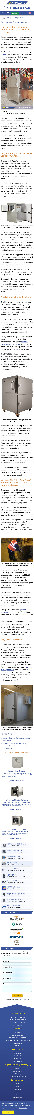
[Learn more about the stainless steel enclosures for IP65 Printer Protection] (17, 820)
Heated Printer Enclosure (17, 771)
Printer (18, 1092)
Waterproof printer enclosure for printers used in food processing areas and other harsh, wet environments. (15, 833)
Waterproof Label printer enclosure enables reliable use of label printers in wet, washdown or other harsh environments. (17, 803)
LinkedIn (18, 1053)
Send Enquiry (17, 996)
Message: (5, 984)
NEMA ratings (17, 1071)
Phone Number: (7, 978)
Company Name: (7, 967)
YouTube (18, 1058)
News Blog (19, 1061)
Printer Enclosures (18, 17)
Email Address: (7, 973)
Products (8, 17)
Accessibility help (17, 1035)
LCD (17, 1094)
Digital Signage (17, 1097)
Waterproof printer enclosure (17, 800)
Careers (17, 1046)
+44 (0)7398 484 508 (19, 1022)
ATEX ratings (18, 1074)
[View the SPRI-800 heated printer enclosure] (17, 705)
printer (4, 54)
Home (2, 17)
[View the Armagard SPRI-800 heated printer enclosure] (17, 88)
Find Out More (15, 780)
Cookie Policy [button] (23, 1108)
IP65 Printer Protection (17, 829)
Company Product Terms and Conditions (17, 1040)
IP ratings (18, 1068)
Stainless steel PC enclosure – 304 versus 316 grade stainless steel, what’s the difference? (17, 745)
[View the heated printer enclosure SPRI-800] (17, 212)
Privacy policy (17, 1043)
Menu (4, 13)
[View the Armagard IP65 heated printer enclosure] (17, 396)
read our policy (24, 999)
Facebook (19, 1056)
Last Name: (5, 961)
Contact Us (19, 1025)
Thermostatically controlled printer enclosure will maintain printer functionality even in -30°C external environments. (17, 774)
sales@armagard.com (19, 1020)
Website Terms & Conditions (17, 1038)
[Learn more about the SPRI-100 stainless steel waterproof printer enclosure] (17, 791)
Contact (15, 13)
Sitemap (17, 1032)
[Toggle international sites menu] (30, 13)
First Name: (6, 956)
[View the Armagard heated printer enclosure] (17, 549)
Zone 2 (18, 1100)
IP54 (17, 1086)
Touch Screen (17, 1089)
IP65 (17, 1084)
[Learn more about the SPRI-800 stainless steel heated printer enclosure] (17, 762)
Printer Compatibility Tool (18, 1076)
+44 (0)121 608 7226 (18, 7)
